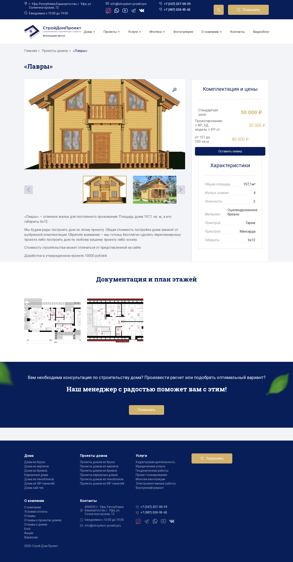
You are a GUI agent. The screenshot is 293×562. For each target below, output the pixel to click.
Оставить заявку (230, 151)
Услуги (133, 32)
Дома (88, 32)
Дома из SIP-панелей (39, 483)
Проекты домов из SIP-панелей (102, 483)
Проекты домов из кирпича (99, 466)
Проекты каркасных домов (99, 475)
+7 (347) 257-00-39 (177, 4)
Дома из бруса (34, 462)
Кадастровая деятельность (155, 462)
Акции (28, 533)
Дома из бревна (35, 470)
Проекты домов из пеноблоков (102, 479)
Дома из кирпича (36, 466)
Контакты (237, 32)
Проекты (110, 32)
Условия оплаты (35, 511)
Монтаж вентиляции (150, 479)
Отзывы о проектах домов (42, 520)
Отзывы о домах (35, 524)
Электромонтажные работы (156, 483)
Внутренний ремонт (150, 487)
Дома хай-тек (34, 487)
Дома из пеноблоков (39, 479)
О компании (210, 32)
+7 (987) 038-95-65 (177, 9)
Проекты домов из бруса (97, 462)
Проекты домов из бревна (98, 470)
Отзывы (29, 516)
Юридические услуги (150, 466)
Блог (27, 528)
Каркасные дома (36, 475)
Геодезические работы (152, 470)
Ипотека (156, 32)
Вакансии (31, 537)
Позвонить (251, 10)
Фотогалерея (183, 32)
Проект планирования (151, 475)
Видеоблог (261, 32)
